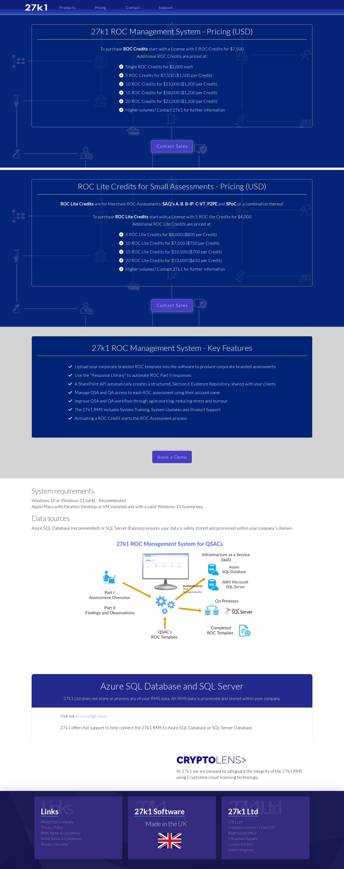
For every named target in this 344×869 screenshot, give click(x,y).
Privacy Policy (52, 827)
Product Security (54, 844)
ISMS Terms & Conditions (61, 838)
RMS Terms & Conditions (61, 833)
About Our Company (57, 821)
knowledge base (91, 715)
